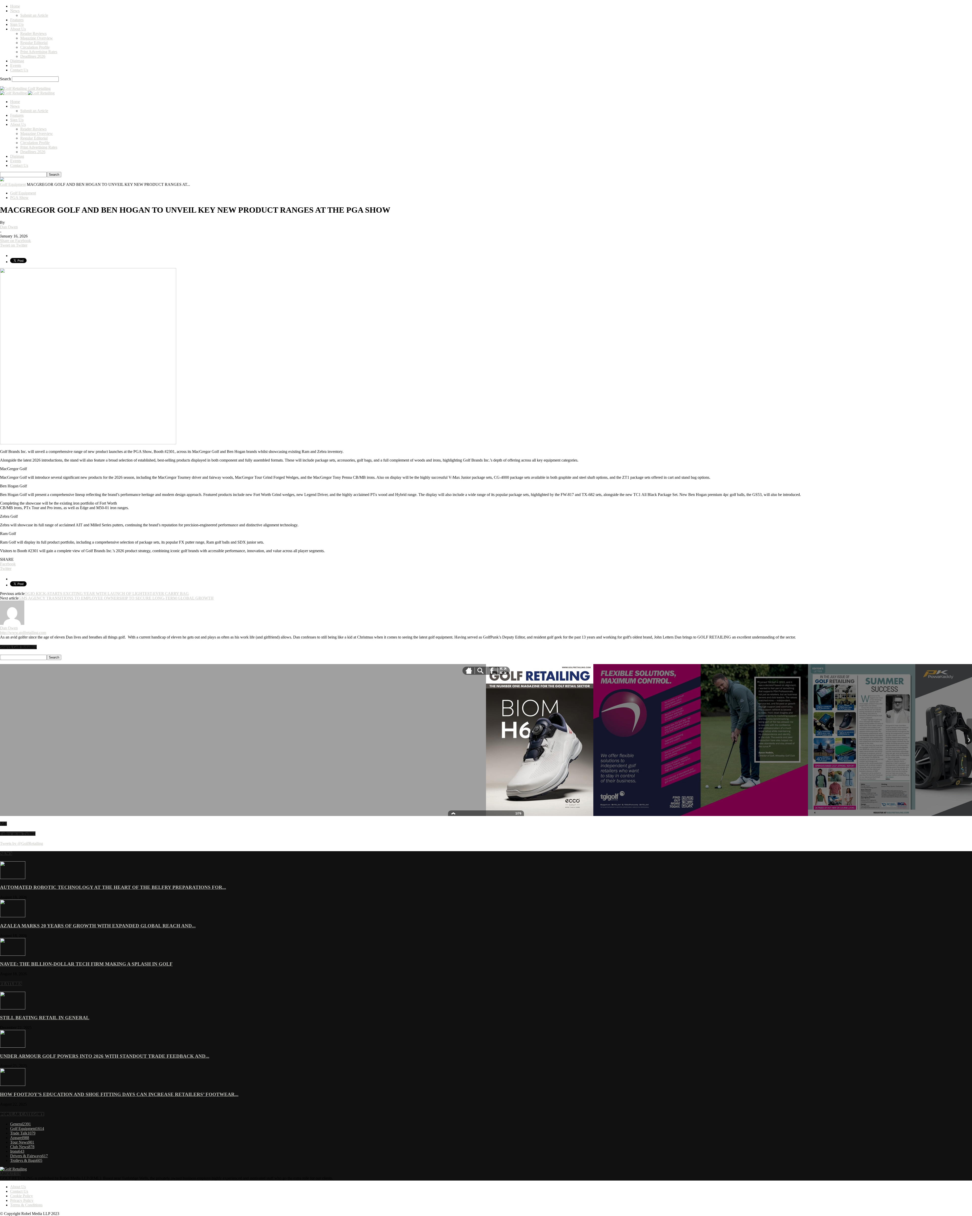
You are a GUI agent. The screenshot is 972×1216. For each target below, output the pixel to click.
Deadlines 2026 (32, 56)
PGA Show (19, 197)
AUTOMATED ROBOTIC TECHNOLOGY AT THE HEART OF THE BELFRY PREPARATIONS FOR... (113, 887)
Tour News (22, 1142)
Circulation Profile (35, 47)
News (14, 11)
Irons (17, 1151)
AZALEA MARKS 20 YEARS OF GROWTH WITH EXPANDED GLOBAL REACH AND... (98, 925)
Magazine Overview (36, 38)
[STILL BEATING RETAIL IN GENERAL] (12, 1008)
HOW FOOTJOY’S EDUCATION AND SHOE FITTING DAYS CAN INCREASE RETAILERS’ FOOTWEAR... (119, 1094)
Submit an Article (34, 15)
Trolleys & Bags (26, 1160)
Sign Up (17, 24)
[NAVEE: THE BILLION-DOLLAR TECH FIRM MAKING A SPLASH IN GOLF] (12, 954)
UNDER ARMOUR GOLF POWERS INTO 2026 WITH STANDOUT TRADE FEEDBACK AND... (104, 1056)
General (20, 1124)
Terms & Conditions (26, 1205)
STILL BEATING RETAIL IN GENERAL (44, 1017)
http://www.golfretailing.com (23, 632)
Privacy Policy (21, 1200)
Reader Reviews (33, 33)
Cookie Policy (21, 1196)
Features (17, 20)
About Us (18, 29)
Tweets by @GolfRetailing (21, 843)
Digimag (17, 61)
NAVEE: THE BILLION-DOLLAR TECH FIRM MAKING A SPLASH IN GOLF (86, 964)
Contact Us (19, 70)
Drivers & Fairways (29, 1156)
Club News (22, 1147)
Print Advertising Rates (38, 52)
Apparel (19, 1137)
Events (15, 65)
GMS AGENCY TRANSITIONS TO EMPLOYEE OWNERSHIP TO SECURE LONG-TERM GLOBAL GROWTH (116, 598)
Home (15, 6)
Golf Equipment (13, 184)
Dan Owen (9, 227)
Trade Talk (22, 1133)
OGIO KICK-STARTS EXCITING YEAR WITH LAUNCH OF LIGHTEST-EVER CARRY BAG (107, 593)
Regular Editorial (34, 43)
